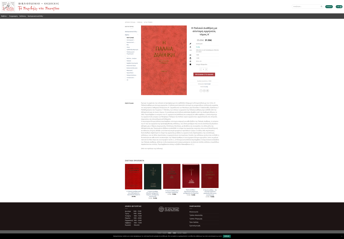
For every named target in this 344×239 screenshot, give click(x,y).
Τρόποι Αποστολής (196, 215)
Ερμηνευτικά (130, 42)
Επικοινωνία (193, 212)
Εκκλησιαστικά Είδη (35, 16)
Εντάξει (226, 236)
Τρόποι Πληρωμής (195, 219)
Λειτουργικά (130, 40)
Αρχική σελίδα (130, 22)
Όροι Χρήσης (193, 222)
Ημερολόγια (130, 73)
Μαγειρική (129, 70)
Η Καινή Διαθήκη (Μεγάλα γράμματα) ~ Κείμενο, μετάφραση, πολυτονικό (152, 194)
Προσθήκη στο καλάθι (204, 74)
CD (127, 80)
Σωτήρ (198, 47)
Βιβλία (3, 16)
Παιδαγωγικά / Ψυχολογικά (131, 53)
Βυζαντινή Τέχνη (131, 65)
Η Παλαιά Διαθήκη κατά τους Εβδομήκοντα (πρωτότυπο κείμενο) (133, 193)
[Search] (321, 6)
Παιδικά (129, 61)
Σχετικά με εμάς (194, 226)
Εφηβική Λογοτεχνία (132, 63)
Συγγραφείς (13, 16)
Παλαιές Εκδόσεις (131, 75)
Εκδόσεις (23, 16)
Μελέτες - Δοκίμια (131, 58)
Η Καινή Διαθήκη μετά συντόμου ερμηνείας (171, 191)
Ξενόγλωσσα (130, 77)
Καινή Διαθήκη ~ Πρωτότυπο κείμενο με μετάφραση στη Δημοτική (190, 191)
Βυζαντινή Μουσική (132, 68)
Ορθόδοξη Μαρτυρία (132, 49)
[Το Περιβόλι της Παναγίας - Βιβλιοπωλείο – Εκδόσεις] (30, 7)
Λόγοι (128, 47)
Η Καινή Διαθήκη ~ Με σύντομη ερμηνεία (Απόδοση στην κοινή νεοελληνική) (210, 192)
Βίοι (128, 45)
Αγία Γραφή (148, 22)
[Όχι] (342, 236)
